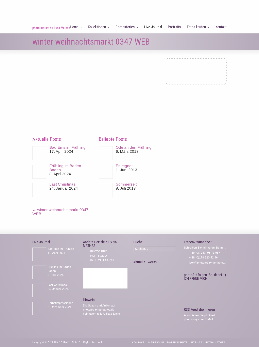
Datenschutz (177, 342)
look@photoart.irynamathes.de (208, 262)
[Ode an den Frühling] (106, 153)
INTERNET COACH (102, 260)
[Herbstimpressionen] (39, 308)
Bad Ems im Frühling (67, 147)
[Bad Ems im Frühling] (39, 153)
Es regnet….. (127, 166)
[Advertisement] (105, 278)
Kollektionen (97, 27)
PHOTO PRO (98, 251)
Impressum (156, 342)
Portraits (174, 27)
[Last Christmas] (39, 190)
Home (74, 27)
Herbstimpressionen (60, 302)
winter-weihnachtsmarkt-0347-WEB (61, 212)
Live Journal (153, 27)
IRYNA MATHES (215, 342)
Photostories (125, 27)
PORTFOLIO (98, 255)
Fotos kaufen (196, 27)
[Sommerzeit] (106, 190)
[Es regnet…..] (106, 172)
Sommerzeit (126, 184)
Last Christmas (62, 184)
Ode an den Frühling (134, 147)
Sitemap (196, 342)
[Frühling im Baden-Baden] (39, 172)
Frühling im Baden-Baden (65, 168)
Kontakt (221, 27)
